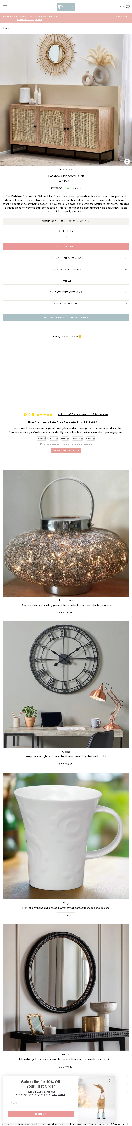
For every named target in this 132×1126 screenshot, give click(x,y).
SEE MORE (66, 612)
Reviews (66, 281)
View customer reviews (66, 450)
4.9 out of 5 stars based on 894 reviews (83, 414)
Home (6, 28)
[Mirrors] (66, 987)
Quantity (66, 231)
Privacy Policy (58, 1094)
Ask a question (66, 303)
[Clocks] (66, 684)
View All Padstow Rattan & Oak (66, 317)
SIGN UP (40, 1114)
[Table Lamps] (66, 533)
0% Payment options (66, 292)
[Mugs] (66, 836)
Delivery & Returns (66, 269)
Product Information (66, 258)
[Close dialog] (111, 1081)
